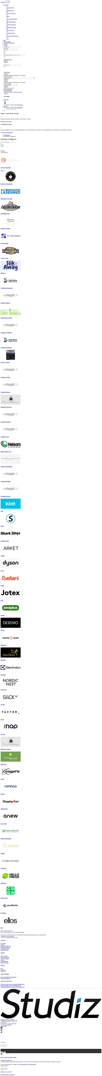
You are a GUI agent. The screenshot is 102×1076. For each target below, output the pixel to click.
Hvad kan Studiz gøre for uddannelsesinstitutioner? (13, 984)
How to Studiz (7, 41)
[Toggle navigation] (7, 2)
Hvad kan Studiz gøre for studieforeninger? (11, 985)
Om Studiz (3, 943)
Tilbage (6, 62)
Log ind (5, 106)
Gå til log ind (8, 121)
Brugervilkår (4, 1026)
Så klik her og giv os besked (7, 936)
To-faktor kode (7, 55)
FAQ (2, 968)
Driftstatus (3, 969)
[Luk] (5, 1046)
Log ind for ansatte (17, 92)
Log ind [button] (5, 45)
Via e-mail (6, 99)
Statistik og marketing (6, 1071)
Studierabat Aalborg (5, 947)
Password (6, 48)
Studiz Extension (5, 962)
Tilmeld (5, 44)
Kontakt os (3, 971)
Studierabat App (4, 950)
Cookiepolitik (23, 1064)
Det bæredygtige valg (6, 946)
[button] (6, 61)
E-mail (5, 47)
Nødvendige (3, 1066)
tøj (14, 932)
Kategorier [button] (6, 5)
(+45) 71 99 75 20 (12, 1023)
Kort (5, 40)
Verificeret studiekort (5, 978)
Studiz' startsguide (5, 957)
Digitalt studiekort (5, 948)
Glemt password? (8, 59)
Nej (2, 1052)
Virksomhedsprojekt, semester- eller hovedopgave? (13, 987)
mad (17, 932)
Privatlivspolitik (32, 1064)
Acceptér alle (11, 1074)
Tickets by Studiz (5, 958)
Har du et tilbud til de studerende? (9, 977)
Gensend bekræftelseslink (7, 132)
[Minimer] (2, 1046)
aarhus (22, 932)
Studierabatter (7, 135)
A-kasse (2, 960)
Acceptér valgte (4, 1074)
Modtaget (3, 121)
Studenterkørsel (4, 961)
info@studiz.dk (8, 1024)
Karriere (2, 944)
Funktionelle (3, 1069)
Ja (4, 1052)
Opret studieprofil (8, 89)
